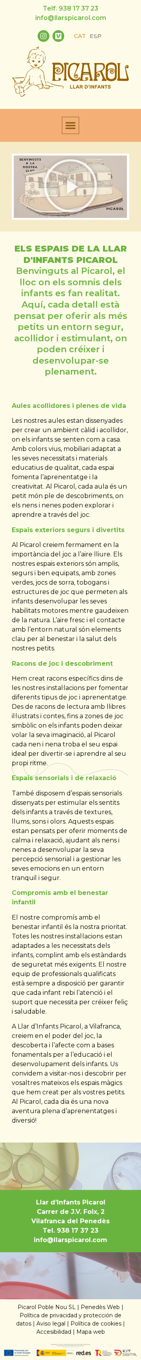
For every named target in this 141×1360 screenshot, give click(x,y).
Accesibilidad (53, 1331)
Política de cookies (95, 1323)
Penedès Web (100, 1307)
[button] (70, 125)
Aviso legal (50, 1323)
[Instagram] (43, 36)
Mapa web (90, 1331)
